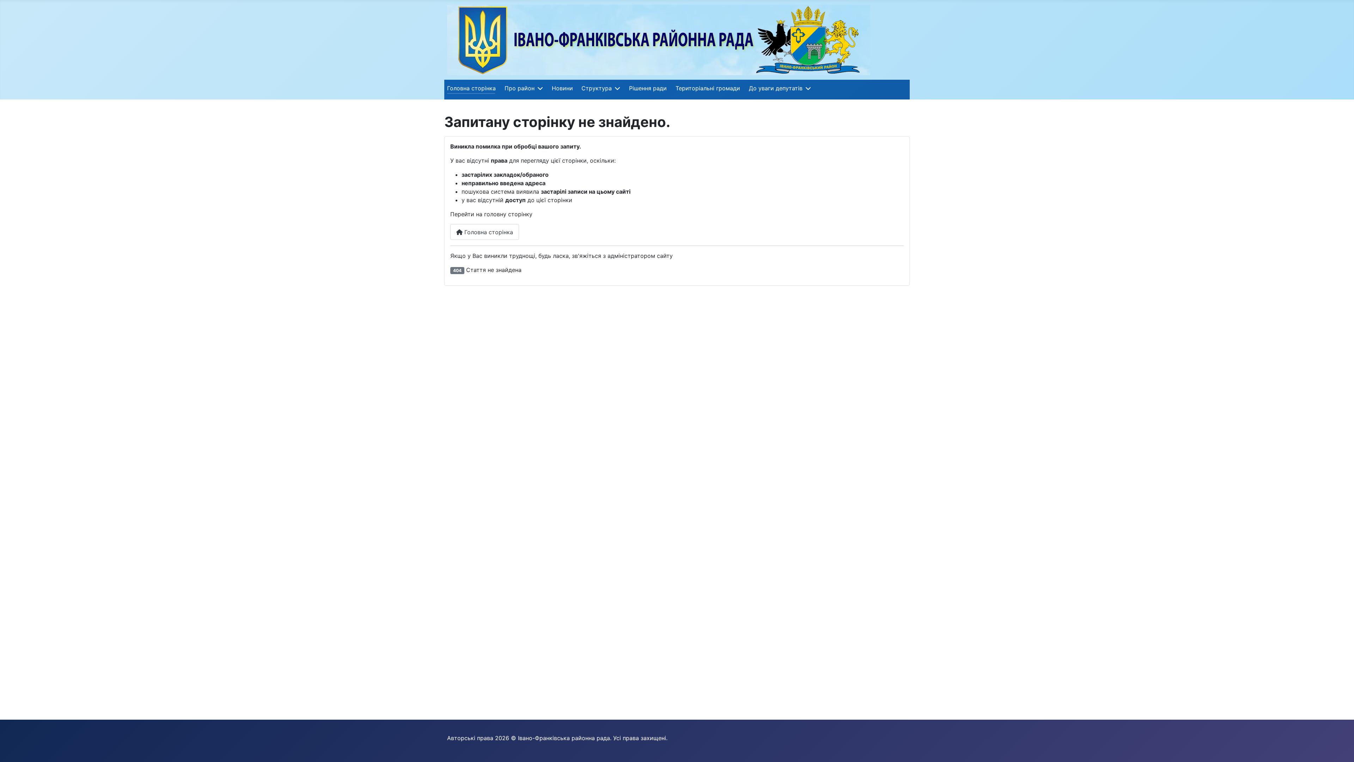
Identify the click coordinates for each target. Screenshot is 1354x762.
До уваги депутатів (776, 88)
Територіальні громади (708, 88)
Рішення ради (648, 88)
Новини (562, 88)
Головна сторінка (471, 88)
